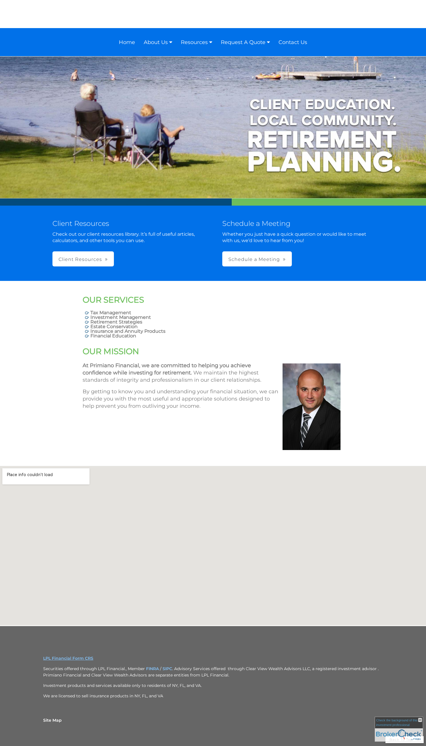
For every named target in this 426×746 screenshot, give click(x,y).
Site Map (52, 720)
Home (127, 42)
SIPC (167, 668)
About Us (156, 42)
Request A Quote (243, 42)
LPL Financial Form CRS (68, 658)
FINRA (152, 668)
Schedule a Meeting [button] (254, 259)
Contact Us (292, 42)
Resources (194, 42)
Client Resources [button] (80, 259)
